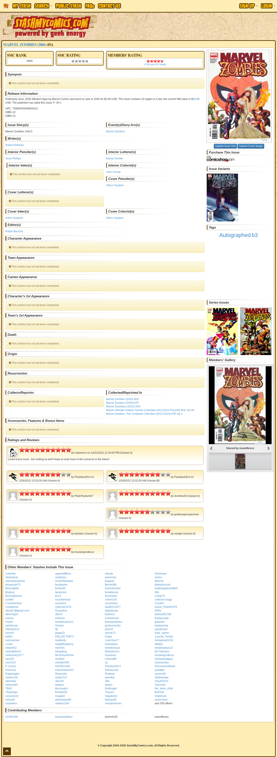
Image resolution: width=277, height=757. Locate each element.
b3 (255, 235)
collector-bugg (163, 599)
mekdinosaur (112, 647)
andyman (60, 577)
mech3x (59, 647)
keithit (8, 636)
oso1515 (10, 662)
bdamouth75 (12, 584)
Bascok (159, 581)
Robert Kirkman (14, 145)
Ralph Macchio (14, 231)
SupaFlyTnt (161, 681)
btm (157, 592)
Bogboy (9, 592)
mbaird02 (11, 647)
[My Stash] (22, 6)
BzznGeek (111, 595)
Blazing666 (12, 588)
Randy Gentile (114, 158)
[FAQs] (89, 6)
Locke (9, 644)
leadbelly (60, 640)
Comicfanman (13, 603)
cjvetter (9, 599)
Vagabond (111, 696)
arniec (158, 577)
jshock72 (110, 632)
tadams (59, 684)
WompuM (110, 699)
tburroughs (61, 688)
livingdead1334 (164, 640)
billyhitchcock (163, 584)
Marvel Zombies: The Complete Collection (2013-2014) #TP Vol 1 (144, 413)
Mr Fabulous (162, 651)
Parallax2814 (113, 666)
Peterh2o (10, 670)
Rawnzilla (61, 673)
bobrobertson (113, 588)
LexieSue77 (112, 640)
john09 (9, 632)
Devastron (61, 610)
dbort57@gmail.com (17, 610)
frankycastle (162, 618)
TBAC (8, 688)
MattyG (159, 644)
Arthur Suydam (115, 185)
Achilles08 (11, 716)
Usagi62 (60, 696)
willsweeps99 (63, 699)
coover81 (60, 603)
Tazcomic (160, 684)
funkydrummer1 (64, 621)
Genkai (59, 625)
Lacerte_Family (164, 636)
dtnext (58, 614)
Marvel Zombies (115, 131)
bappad (109, 581)
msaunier (110, 655)
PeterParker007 (64, 670)
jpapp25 (60, 632)
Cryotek (159, 603)
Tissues (109, 692)
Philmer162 (112, 670)
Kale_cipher (162, 632)
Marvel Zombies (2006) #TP (122, 402)
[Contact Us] (109, 6)
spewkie (110, 677)
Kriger (108, 636)
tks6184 (159, 692)
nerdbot (59, 658)
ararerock (110, 577)
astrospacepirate (15, 581)
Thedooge (11, 692)
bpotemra (60, 592)
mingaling (61, 651)
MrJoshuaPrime (64, 655)
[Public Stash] (68, 6)
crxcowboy (111, 603)
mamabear (111, 644)
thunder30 (61, 692)
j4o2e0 (109, 629)
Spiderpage (162, 677)
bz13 (58, 595)
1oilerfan (10, 573)
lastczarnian (12, 640)
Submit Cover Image (251, 146)
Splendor (10, 681)
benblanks (61, 584)
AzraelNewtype (64, 581)
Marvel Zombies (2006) (24, 44)
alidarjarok (11, 577)
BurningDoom (13, 595)
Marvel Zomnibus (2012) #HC (123, 406)
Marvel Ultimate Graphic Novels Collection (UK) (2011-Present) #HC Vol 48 (150, 410)
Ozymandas (162, 662)
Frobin (9, 621)
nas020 (9, 658)
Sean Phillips (13, 158)
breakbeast (111, 592)
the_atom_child (164, 688)
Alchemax (160, 573)
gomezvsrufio (113, 625)
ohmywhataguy (164, 658)
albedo (109, 573)
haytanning (161, 625)
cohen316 (111, 599)
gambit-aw (11, 625)
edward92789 (163, 614)
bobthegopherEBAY (166, 588)
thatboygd (111, 688)
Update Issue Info (225, 146)
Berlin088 (110, 584)
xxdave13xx (62, 703)
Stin (107, 681)
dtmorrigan (11, 614)
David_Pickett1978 (166, 606)
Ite (56, 629)
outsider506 (62, 662)
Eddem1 (110, 614)
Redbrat (109, 673)
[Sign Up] (248, 6)
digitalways (111, 610)
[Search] (43, 6)
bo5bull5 (60, 588)
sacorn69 (160, 673)
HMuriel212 (12, 629)
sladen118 (11, 677)
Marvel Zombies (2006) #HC (122, 399)
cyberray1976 (63, 606)
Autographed (235, 235)
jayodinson (161, 629)
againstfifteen (63, 573)
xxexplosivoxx (113, 703)
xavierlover (161, 699)
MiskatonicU (112, 651)
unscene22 (12, 696)
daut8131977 (113, 606)
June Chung (113, 171)
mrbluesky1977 (14, 655)
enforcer (60, 618)
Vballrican (161, 696)
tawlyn (109, 684)
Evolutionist (112, 618)
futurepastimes (113, 621)
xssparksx (11, 703)
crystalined (11, 606)
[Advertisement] (195, 26)
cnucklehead (62, 599)
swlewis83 (11, 684)
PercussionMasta (165, 666)
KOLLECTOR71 (64, 636)
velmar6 (10, 699)
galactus (160, 621)
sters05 (59, 681)
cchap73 (160, 595)
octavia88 (110, 658)
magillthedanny (64, 644)
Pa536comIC (63, 666)
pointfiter (160, 670)
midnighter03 (13, 651)
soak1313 (61, 677)
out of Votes (155, 64)
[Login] (268, 6)
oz (106, 662)
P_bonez (10, 666)
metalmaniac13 (164, 647)
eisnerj (9, 618)
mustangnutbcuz (164, 655)
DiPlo (158, 610)
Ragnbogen (12, 673)
